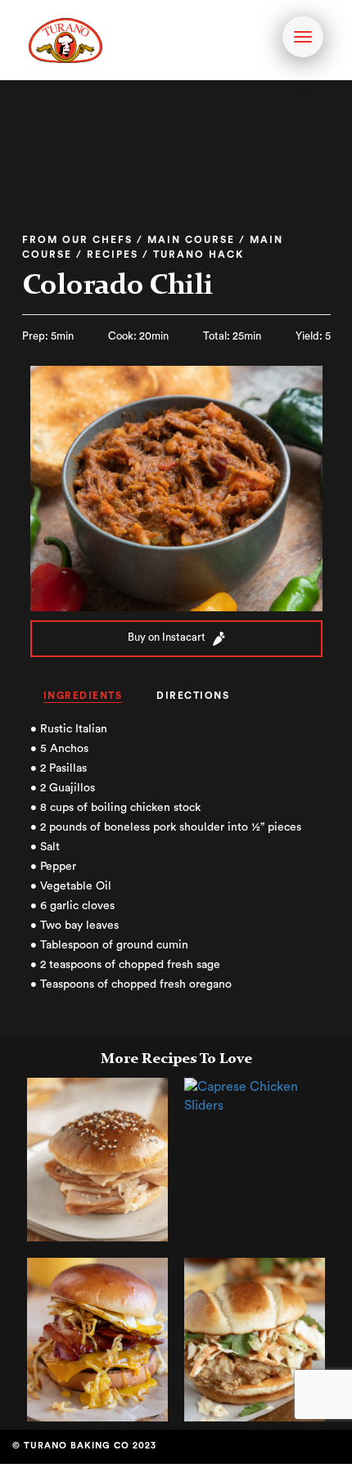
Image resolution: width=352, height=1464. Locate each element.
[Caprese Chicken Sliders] (254, 1095)
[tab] (83, 697)
